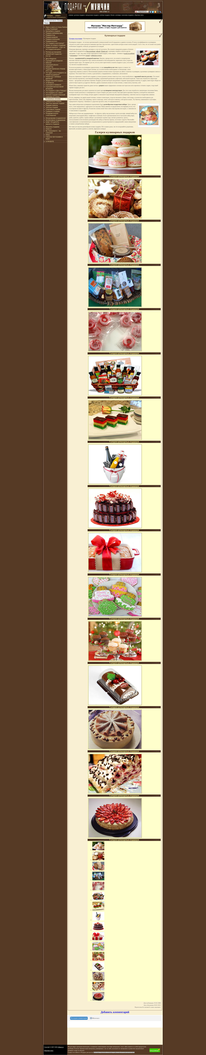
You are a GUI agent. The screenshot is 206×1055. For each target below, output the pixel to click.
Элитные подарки (52, 107)
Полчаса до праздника (53, 52)
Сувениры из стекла (52, 97)
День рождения (90, 51)
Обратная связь (48, 1050)
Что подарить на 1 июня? (54, 93)
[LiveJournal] (160, 11)
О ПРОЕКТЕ (50, 141)
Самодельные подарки (53, 101)
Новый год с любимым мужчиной (53, 77)
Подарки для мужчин (75, 38)
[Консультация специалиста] (55, 19)
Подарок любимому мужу (54, 33)
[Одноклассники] (155, 11)
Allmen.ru (61, 1047)
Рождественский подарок (54, 80)
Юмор (48, 135)
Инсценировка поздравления (56, 118)
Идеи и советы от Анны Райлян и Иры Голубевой (56, 28)
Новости (49, 129)
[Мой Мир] (158, 11)
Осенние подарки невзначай (55, 95)
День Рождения (51, 59)
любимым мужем (96, 55)
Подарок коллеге (51, 41)
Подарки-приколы (52, 105)
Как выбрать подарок (53, 31)
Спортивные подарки (53, 109)
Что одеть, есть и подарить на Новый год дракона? (56, 74)
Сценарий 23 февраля (53, 85)
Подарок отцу (50, 35)
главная (71, 15)
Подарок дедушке (52, 37)
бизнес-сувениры (116, 15)
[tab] (79, 1018)
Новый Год (49, 67)
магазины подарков (128, 15)
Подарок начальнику (53, 39)
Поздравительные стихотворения (52, 114)
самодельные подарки (91, 15)
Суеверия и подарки (53, 111)
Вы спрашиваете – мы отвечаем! (53, 132)
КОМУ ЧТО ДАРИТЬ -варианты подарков (53, 123)
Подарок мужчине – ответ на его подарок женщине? (55, 48)
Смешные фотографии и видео (54, 138)
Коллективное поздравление (55, 120)
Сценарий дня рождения (54, 61)
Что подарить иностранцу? (55, 43)
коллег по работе (129, 53)
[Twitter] (153, 11)
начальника (73, 55)
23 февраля (50, 83)
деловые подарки (79, 15)
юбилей (98, 51)
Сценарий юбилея (52, 65)
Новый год (104, 51)
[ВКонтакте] (150, 11)
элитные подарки (105, 15)
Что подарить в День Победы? (56, 91)
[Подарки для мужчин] (56, 13)
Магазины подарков (52, 127)
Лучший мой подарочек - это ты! (54, 55)
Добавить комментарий (115, 1011)
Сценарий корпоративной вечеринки (54, 87)
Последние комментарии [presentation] (79, 1018)
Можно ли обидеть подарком (55, 45)
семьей (88, 55)
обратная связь (139, 15)
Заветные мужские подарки (55, 103)
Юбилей (48, 63)
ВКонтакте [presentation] (95, 1018)
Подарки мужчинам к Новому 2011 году (55, 70)
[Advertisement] (55, 157)
